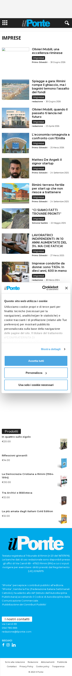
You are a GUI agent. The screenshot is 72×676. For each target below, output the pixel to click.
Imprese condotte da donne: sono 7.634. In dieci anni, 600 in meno (49, 267)
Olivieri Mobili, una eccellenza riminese (48, 51)
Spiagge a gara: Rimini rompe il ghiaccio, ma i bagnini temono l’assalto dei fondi (50, 86)
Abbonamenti (47, 662)
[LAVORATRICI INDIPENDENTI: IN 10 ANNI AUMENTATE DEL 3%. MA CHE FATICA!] (15, 243)
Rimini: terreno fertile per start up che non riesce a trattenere (48, 188)
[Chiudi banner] (66, 288)
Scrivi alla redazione (15, 662)
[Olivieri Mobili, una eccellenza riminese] (15, 61)
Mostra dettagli (51, 349)
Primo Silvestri (39, 62)
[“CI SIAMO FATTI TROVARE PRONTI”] (15, 218)
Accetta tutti (36, 360)
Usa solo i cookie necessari (36, 384)
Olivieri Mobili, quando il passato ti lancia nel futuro (50, 113)
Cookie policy (42, 666)
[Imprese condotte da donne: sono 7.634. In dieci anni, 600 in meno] (15, 272)
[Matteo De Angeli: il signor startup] (15, 168)
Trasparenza (58, 666)
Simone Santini (40, 223)
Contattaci (12, 666)
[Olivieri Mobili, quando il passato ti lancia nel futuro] (15, 118)
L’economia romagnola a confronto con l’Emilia (51, 136)
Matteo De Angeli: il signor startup (47, 161)
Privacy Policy (26, 666)
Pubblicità (62, 662)
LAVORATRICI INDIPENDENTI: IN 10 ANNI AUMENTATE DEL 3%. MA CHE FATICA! (49, 240)
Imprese (38, 58)
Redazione (33, 662)
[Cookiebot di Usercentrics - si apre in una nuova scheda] (43, 288)
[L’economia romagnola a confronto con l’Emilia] (15, 143)
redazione (37, 101)
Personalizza (34, 372)
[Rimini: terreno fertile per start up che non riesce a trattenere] (15, 193)
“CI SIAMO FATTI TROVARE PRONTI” (46, 211)
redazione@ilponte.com (16, 631)
